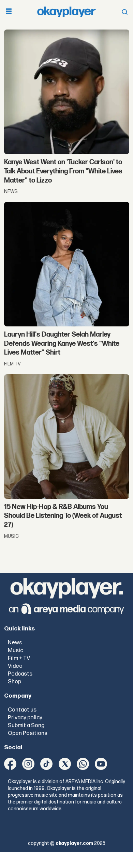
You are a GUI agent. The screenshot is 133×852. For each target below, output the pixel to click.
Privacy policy (25, 717)
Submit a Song (26, 725)
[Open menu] (9, 12)
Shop (14, 681)
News (15, 642)
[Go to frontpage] (66, 12)
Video (15, 666)
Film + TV (19, 658)
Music (15, 650)
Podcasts (20, 673)
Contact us (22, 709)
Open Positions (27, 733)
